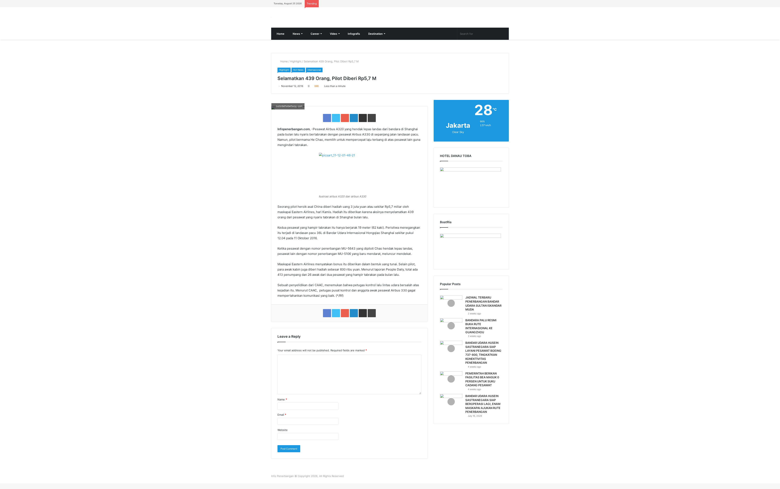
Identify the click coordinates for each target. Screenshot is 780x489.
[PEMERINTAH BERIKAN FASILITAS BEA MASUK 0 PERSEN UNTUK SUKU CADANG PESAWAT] (451, 384)
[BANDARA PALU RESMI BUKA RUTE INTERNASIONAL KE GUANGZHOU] (451, 331)
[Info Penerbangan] (301, 20)
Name (282, 405)
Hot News (298, 75)
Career (314, 39)
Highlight (295, 67)
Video (333, 39)
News (296, 39)
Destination (375, 39)
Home (280, 39)
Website (282, 435)
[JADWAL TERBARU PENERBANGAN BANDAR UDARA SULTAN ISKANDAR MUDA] (451, 308)
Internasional (314, 75)
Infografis (353, 39)
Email (281, 420)
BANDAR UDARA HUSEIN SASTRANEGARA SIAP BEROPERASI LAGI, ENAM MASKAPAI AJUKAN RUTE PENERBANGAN (482, 409)
